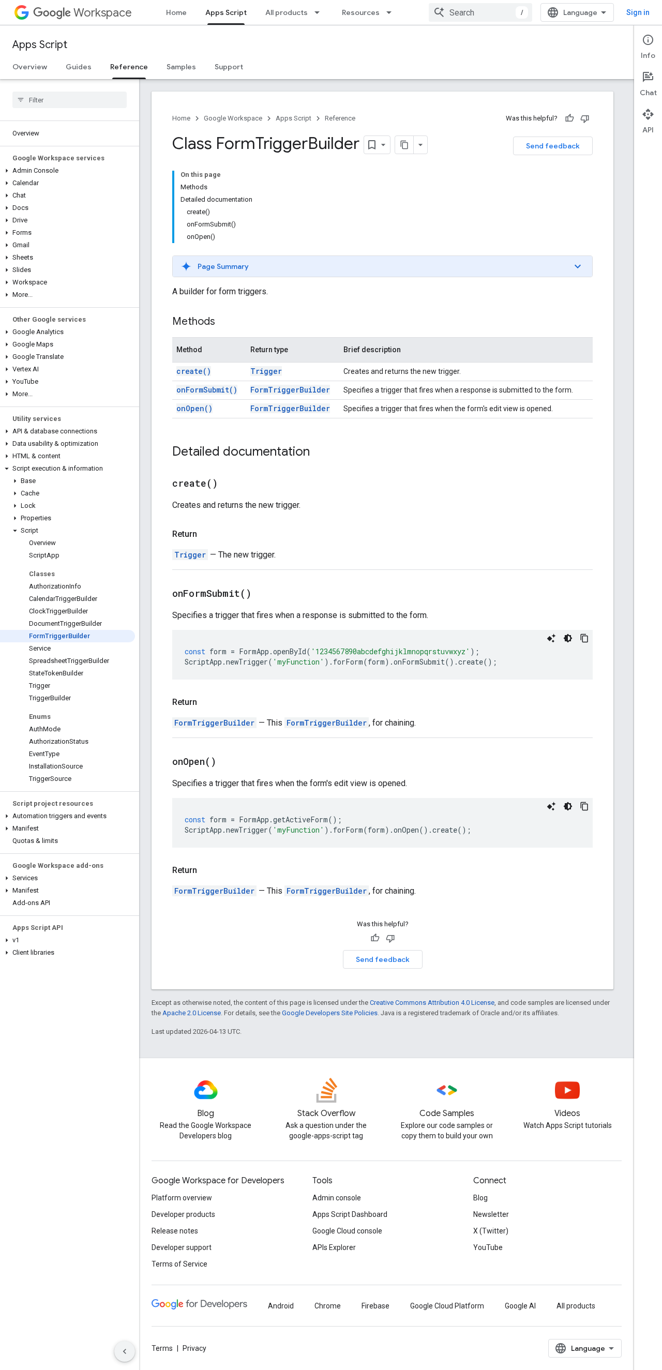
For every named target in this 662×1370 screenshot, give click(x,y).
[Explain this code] (551, 638)
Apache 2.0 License (191, 1013)
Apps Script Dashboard (349, 1214)
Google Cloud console (347, 1231)
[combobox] (480, 12)
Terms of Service (179, 1264)
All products (286, 12)
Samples (181, 66)
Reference (129, 66)
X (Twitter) (490, 1231)
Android (281, 1306)
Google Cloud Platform (447, 1306)
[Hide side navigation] (124, 1351)
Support (229, 66)
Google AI (520, 1306)
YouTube (488, 1247)
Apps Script (226, 12)
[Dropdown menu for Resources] (392, 12)
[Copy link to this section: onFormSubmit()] (264, 594)
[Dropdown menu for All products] (320, 12)
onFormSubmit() (206, 390)
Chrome (327, 1306)
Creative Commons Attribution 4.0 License (432, 1002)
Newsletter (491, 1214)
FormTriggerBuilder (290, 390)
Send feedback (553, 145)
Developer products (183, 1214)
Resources (361, 12)
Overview (29, 66)
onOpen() (194, 408)
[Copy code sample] (584, 638)
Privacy (194, 1348)
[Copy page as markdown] (404, 145)
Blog (480, 1198)
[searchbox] (69, 100)
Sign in (638, 12)
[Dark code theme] (568, 638)
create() (193, 371)
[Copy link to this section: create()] (230, 484)
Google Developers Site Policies (330, 1013)
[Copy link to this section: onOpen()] (229, 762)
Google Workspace (233, 118)
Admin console (336, 1198)
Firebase (375, 1306)
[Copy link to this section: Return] (207, 534)
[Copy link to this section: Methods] (225, 322)
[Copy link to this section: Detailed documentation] (320, 452)
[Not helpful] (585, 118)
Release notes (175, 1231)
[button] (67, 170)
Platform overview (182, 1198)
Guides (79, 66)
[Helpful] (569, 118)
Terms (162, 1348)
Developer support (182, 1247)
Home (176, 12)
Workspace (102, 13)
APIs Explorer (334, 1247)
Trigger (266, 371)
